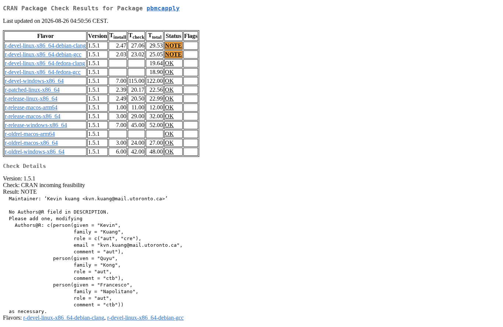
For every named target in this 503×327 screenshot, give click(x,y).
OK (169, 63)
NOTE (173, 45)
